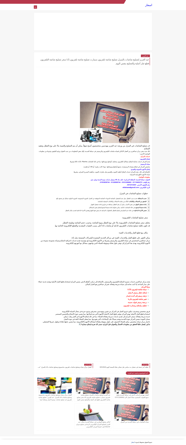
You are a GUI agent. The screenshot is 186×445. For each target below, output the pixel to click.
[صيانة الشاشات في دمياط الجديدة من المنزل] (131, 413)
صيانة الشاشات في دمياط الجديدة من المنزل (135, 422)
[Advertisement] (93, 31)
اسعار (148, 5)
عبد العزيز (145, 56)
